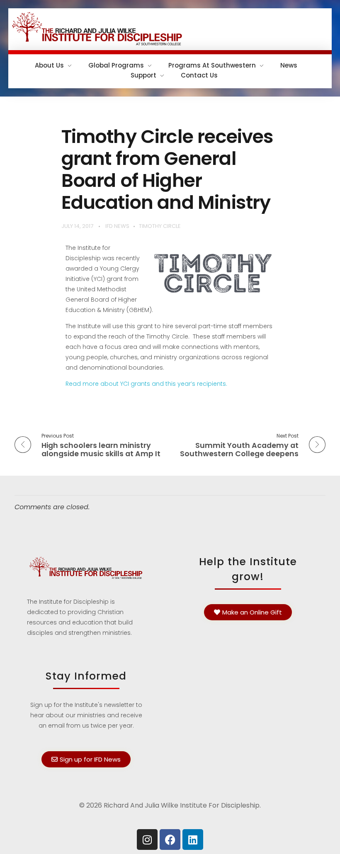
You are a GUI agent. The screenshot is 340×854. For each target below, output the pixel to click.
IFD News (117, 226)
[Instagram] (147, 839)
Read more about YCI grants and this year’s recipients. (146, 384)
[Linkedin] (192, 839)
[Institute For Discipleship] (170, 27)
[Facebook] (170, 839)
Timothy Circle (160, 226)
